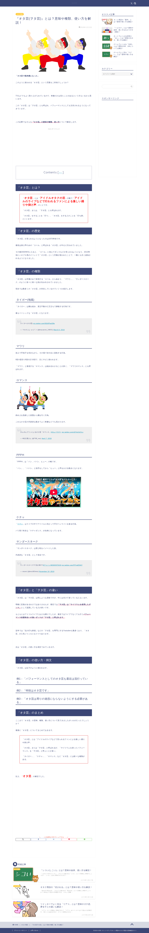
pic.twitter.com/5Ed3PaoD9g (44, 323)
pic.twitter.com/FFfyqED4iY (72, 565)
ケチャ (20, 524)
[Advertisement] (54, 146)
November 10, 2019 (46, 571)
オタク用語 (20, 14)
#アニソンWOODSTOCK (52, 565)
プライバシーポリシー (20, 930)
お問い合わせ (34, 930)
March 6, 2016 (59, 330)
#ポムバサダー (56, 432)
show (61, 173)
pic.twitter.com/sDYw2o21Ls (72, 432)
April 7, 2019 (47, 438)
